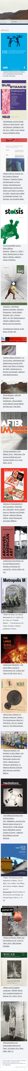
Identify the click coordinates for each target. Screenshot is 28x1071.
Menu (15, 21)
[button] (14, 100)
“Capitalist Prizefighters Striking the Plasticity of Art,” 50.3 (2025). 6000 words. (14, 74)
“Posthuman (7, 665)
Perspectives (7, 892)
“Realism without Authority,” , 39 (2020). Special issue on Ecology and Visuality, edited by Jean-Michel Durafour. (14, 366)
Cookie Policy (8, 1064)
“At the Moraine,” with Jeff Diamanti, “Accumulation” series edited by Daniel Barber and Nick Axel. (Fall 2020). (13, 401)
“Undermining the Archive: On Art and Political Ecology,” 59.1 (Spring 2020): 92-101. (14, 566)
